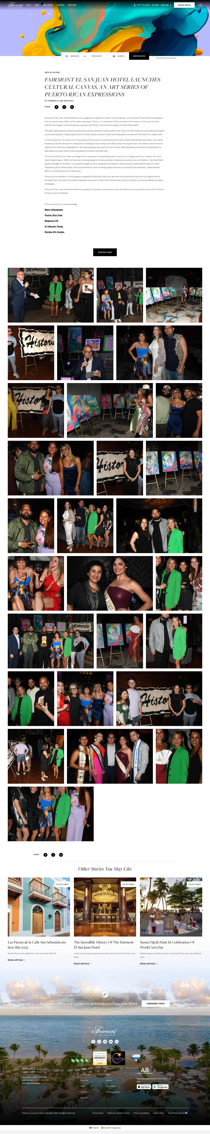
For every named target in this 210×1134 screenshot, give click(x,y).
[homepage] (17, 5)
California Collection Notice (118, 1113)
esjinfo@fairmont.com (31, 1083)
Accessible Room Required (166, 58)
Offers (155, 5)
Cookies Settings (178, 1113)
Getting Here (86, 1074)
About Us (84, 1080)
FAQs (83, 1086)
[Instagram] (105, 1042)
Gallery (109, 1069)
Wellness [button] (48, 5)
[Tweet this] (64, 107)
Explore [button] (72, 5)
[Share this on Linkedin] (72, 107)
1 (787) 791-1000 (41, 1080)
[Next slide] (202, 910)
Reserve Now (105, 252)
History (109, 1080)
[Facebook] (93, 1042)
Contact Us (85, 1069)
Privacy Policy (98, 1113)
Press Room (111, 1086)
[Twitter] (99, 1042)
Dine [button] (37, 5)
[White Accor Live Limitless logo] (145, 1070)
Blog (108, 1074)
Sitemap (84, 1098)
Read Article (15, 960)
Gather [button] (60, 5)
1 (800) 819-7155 (39, 1077)
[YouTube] (111, 1042)
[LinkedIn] (117, 1042)
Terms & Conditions (141, 1113)
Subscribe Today (156, 1003)
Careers (84, 1092)
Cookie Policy (158, 1113)
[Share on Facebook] (56, 107)
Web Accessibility (113, 1092)
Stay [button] (28, 5)
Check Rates (139, 56)
